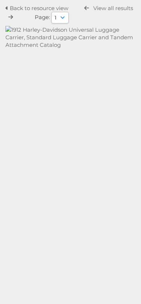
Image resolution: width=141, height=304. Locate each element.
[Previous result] (86, 8)
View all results (113, 8)
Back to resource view (39, 8)
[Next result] (10, 17)
